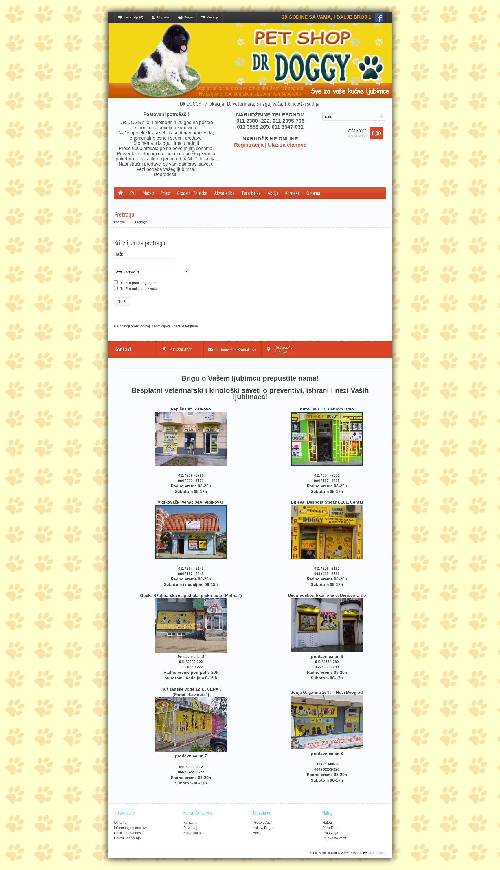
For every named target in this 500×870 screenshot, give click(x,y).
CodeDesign (376, 852)
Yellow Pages (263, 828)
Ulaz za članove (287, 145)
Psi (133, 193)
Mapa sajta (192, 833)
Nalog (327, 823)
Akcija (273, 193)
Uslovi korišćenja (127, 838)
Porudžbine (331, 828)
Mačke (148, 193)
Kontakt (292, 193)
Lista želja (330, 833)
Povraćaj (190, 828)
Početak (120, 222)
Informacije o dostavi (130, 828)
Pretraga (141, 222)
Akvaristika (224, 193)
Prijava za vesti (334, 838)
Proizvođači (262, 823)
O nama (313, 193)
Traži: (118, 254)
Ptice (165, 193)
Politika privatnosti (128, 833)
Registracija (249, 145)
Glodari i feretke (192, 193)
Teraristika (251, 193)
